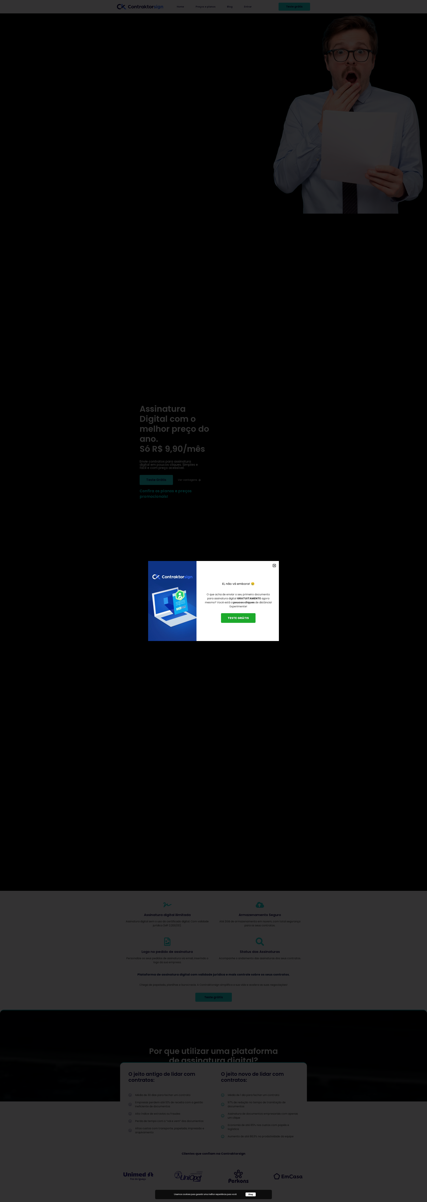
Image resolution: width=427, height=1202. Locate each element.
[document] (213, 601)
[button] (274, 565)
